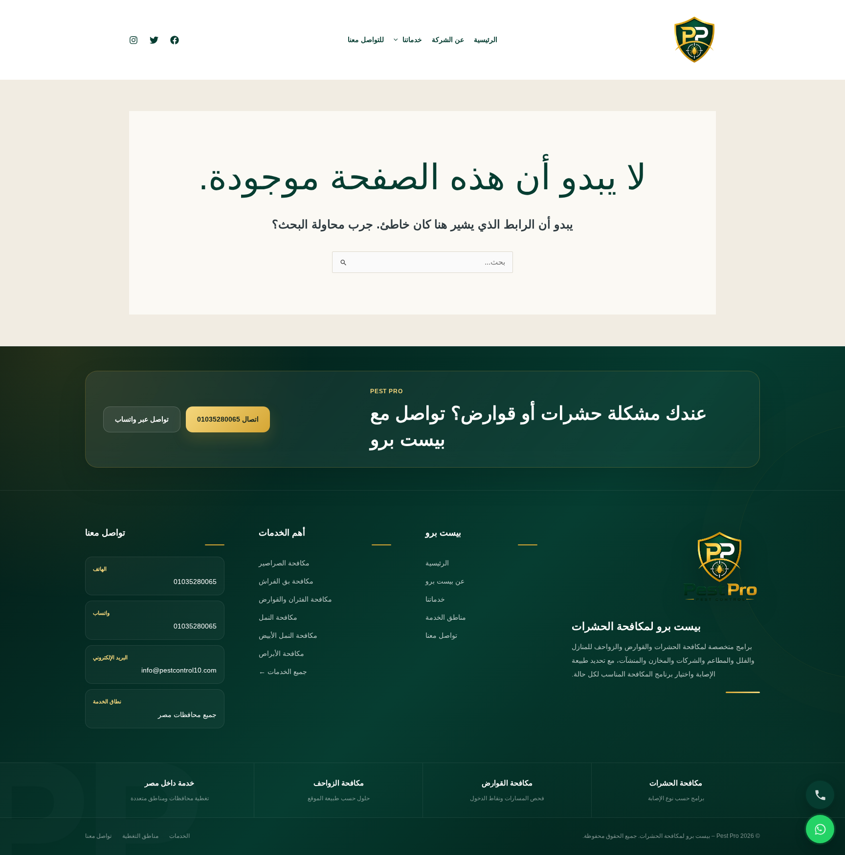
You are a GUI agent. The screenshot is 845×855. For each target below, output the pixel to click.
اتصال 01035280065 (228, 419)
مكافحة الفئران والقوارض (295, 599)
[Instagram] (133, 40)
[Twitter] (154, 40)
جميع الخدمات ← (283, 671)
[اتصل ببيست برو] (820, 795)
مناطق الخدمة (445, 617)
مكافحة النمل (278, 617)
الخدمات (179, 835)
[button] (398, 39)
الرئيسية (485, 40)
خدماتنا (412, 40)
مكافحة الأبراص (281, 653)
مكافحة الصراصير (284, 563)
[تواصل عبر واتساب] (820, 829)
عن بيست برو (445, 581)
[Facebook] (174, 40)
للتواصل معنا (366, 40)
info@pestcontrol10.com (179, 670)
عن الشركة (448, 40)
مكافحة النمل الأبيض (288, 635)
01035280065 (195, 581)
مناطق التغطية (140, 835)
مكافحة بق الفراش (286, 581)
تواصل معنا (441, 635)
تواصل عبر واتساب (142, 419)
